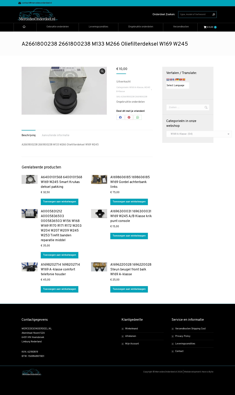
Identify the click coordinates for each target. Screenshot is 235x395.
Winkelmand (131, 328)
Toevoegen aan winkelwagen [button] (59, 201)
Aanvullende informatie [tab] (55, 135)
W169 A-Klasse (136, 87)
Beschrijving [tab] (28, 135)
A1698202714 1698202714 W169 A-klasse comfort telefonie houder (60, 270)
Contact (179, 351)
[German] (177, 79)
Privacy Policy (182, 336)
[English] (170, 79)
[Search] (213, 14)
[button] (102, 71)
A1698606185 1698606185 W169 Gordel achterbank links (130, 182)
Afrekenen (130, 336)
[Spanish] (183, 79)
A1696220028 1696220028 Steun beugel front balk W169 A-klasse (130, 270)
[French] (174, 79)
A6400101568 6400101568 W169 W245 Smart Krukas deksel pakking (61, 182)
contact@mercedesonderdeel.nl (37, 3)
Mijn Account (132, 343)
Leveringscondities (185, 343)
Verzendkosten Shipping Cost (190, 328)
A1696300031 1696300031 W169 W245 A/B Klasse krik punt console (131, 216)
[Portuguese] (180, 79)
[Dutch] (167, 79)
